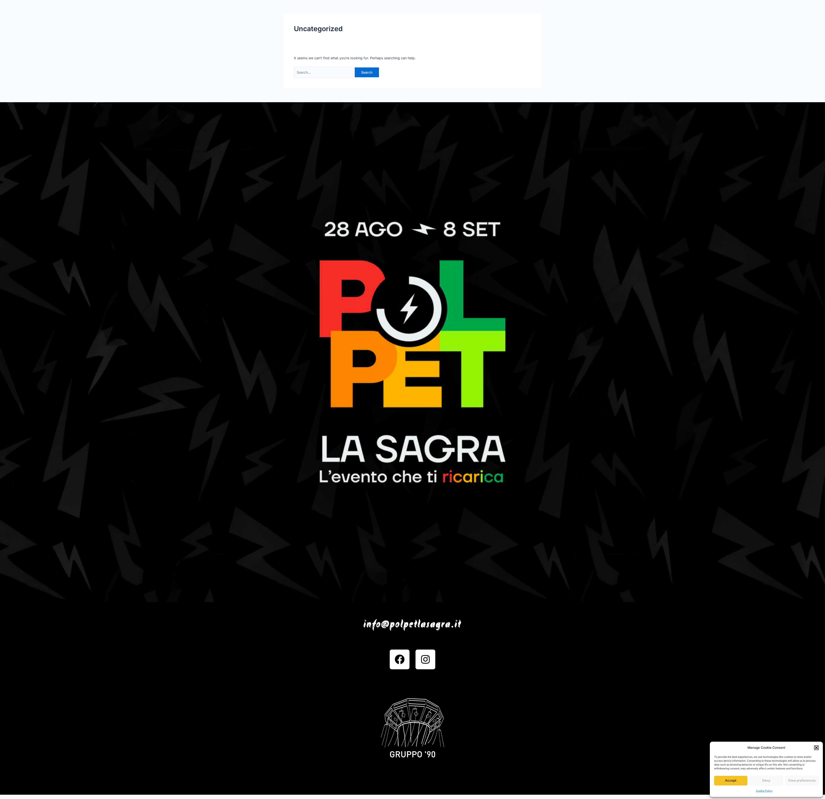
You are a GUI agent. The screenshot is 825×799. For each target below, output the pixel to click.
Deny (766, 780)
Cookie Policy (764, 790)
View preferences (802, 780)
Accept (730, 780)
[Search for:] (324, 72)
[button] (816, 748)
